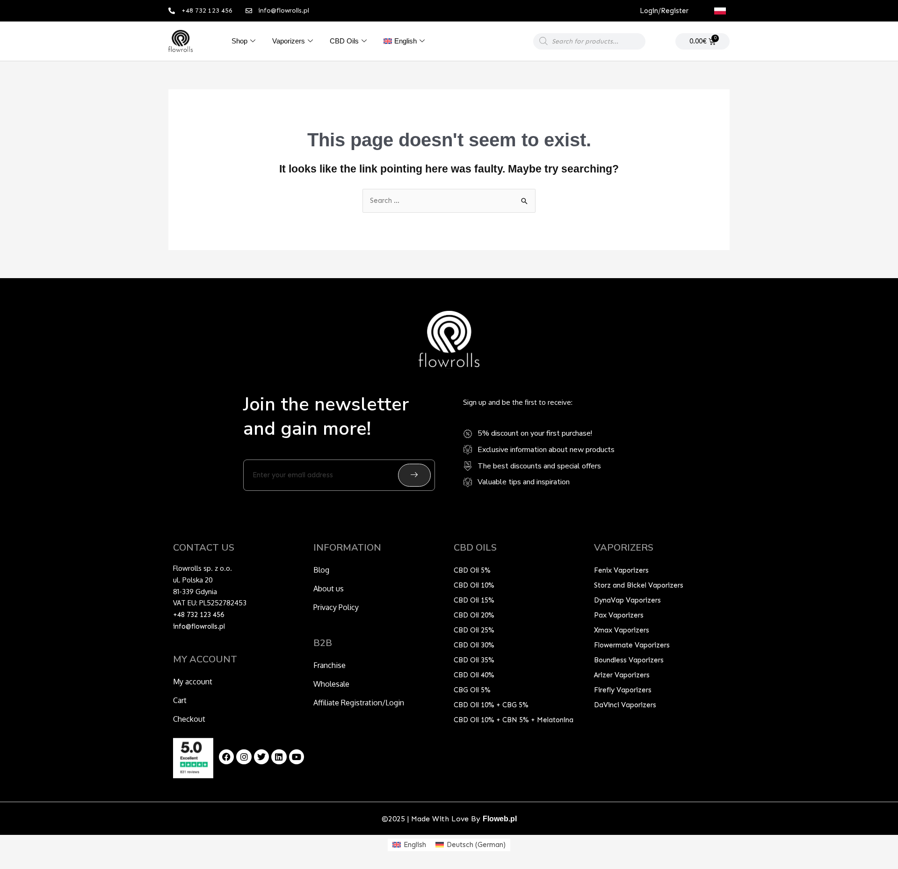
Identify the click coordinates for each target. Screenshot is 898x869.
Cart (180, 700)
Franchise (329, 665)
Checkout (189, 719)
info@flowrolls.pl (199, 626)
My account (192, 681)
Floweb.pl (500, 819)
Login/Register (664, 11)
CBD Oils (344, 41)
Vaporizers (288, 41)
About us (328, 588)
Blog (321, 570)
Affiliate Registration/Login (358, 702)
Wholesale (331, 684)
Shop (239, 41)
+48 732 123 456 (198, 614)
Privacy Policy (336, 607)
